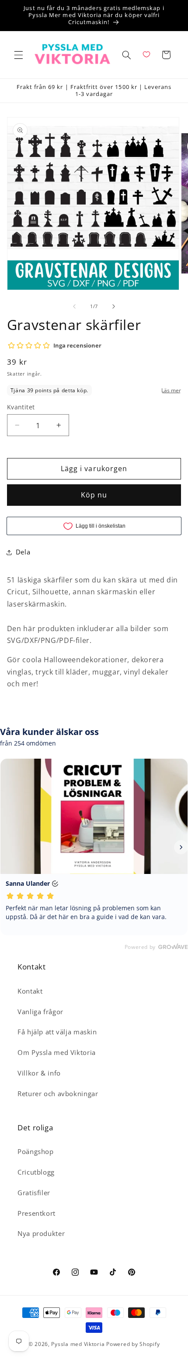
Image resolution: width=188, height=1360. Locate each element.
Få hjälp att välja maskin (57, 1031)
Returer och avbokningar (57, 1093)
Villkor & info (39, 1073)
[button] (18, 55)
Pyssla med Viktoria (77, 1344)
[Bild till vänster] (74, 306)
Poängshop (35, 1151)
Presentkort (36, 1213)
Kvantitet (21, 407)
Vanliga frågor (40, 1011)
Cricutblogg (36, 1172)
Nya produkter (41, 1233)
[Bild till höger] (113, 306)
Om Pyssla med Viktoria (56, 1052)
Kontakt (29, 991)
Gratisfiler (33, 1192)
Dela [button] (23, 551)
